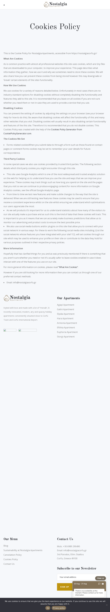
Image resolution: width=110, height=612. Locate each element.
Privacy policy (59, 608)
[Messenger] (99, 583)
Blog (5, 545)
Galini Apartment (65, 309)
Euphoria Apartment (67, 332)
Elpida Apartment (65, 313)
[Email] (102, 583)
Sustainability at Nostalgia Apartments (22, 550)
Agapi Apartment (65, 304)
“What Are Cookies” (68, 267)
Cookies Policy (10, 559)
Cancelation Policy (12, 554)
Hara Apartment (65, 318)
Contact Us (8, 563)
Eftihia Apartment (66, 327)
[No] (106, 605)
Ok (48, 608)
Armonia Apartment (67, 323)
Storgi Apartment (66, 336)
